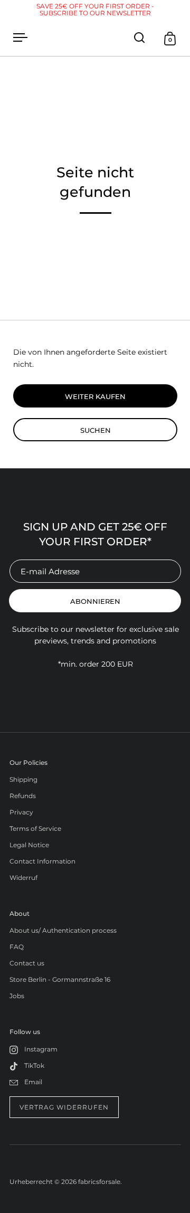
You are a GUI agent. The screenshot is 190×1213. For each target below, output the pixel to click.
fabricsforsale (99, 1182)
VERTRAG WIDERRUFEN (64, 1107)
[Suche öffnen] (139, 37)
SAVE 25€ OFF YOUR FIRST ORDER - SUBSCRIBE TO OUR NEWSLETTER (95, 9)
